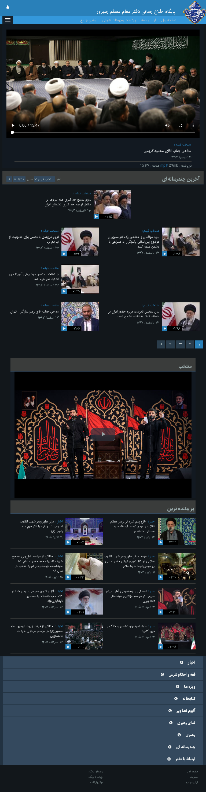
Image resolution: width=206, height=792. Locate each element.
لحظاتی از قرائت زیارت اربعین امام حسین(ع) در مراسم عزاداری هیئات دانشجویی (36, 631)
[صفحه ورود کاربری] (7, 7)
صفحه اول (168, 20)
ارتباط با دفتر (185, 759)
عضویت (194, 777)
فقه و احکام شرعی (182, 675)
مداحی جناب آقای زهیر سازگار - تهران (34, 311)
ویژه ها (189, 687)
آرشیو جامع (88, 20)
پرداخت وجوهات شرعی (119, 20)
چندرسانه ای (185, 747)
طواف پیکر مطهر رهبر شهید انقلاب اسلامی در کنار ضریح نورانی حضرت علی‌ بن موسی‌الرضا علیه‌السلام (129, 561)
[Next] (161, 344)
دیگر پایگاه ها (96, 782)
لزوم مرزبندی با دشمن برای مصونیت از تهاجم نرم (34, 239)
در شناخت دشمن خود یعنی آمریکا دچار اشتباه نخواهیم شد (33, 277)
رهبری (190, 735)
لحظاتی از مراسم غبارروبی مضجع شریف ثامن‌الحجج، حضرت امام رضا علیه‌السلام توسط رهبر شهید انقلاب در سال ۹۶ (37, 563)
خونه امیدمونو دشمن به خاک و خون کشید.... (131, 629)
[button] (7, 20)
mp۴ (164, 165)
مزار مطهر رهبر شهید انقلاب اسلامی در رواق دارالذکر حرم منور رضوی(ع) (41, 526)
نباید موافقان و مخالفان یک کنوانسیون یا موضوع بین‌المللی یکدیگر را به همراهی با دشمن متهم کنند (133, 241)
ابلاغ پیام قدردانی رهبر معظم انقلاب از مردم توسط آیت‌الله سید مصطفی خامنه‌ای (132, 526)
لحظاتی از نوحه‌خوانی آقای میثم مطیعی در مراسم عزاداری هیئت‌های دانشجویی (130, 596)
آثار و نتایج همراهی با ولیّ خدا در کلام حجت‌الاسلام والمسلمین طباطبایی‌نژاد (37, 596)
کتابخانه (188, 699)
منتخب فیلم (183, 144)
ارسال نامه (148, 20)
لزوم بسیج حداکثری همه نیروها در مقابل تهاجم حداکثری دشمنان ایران (68, 202)
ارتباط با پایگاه (96, 777)
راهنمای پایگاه (96, 771)
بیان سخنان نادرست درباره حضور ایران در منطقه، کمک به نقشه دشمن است (133, 314)
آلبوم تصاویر (185, 711)
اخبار (152, 521)
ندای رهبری (186, 723)
